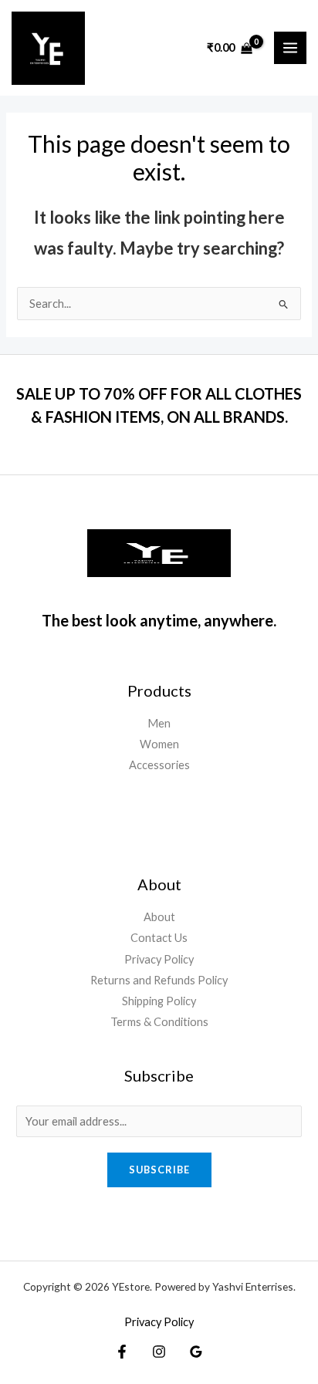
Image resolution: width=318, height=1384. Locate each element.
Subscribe (159, 1169)
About (159, 916)
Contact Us (159, 937)
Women (159, 744)
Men (159, 723)
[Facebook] (122, 1352)
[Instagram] (159, 1352)
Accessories (159, 764)
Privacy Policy (159, 959)
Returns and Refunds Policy (159, 980)
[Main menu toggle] (290, 48)
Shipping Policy (159, 1001)
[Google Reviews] (196, 1352)
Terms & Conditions (159, 1021)
